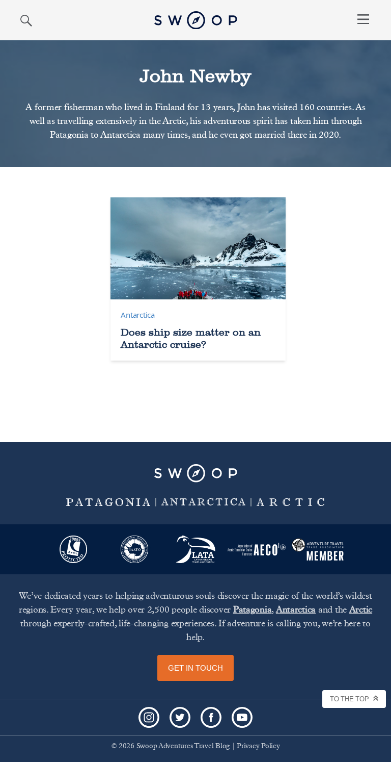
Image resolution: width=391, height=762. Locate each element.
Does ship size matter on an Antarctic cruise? (191, 338)
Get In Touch (195, 668)
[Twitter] (180, 717)
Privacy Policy (258, 746)
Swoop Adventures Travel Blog (183, 746)
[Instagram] (148, 717)
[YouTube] (242, 717)
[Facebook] (211, 717)
